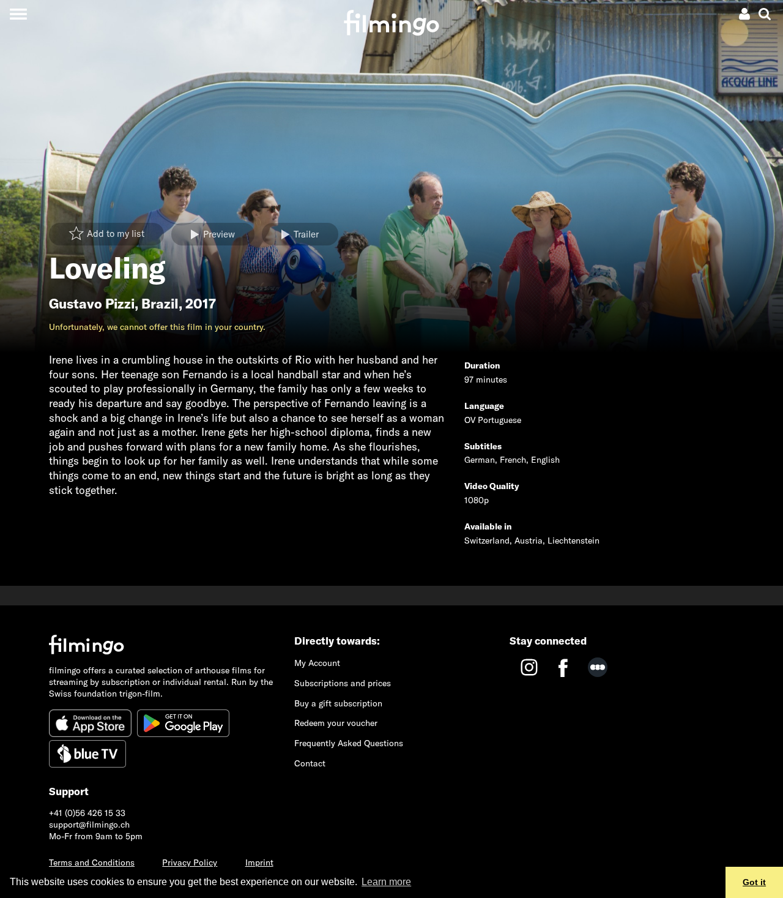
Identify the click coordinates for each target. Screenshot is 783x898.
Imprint (259, 862)
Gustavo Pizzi (92, 303)
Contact (309, 763)
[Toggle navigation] (18, 14)
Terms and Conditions (92, 862)
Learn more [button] (386, 882)
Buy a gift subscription (338, 703)
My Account (317, 662)
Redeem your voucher (335, 722)
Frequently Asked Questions (348, 743)
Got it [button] (754, 882)
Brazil (160, 303)
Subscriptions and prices (342, 683)
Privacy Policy (189, 862)
